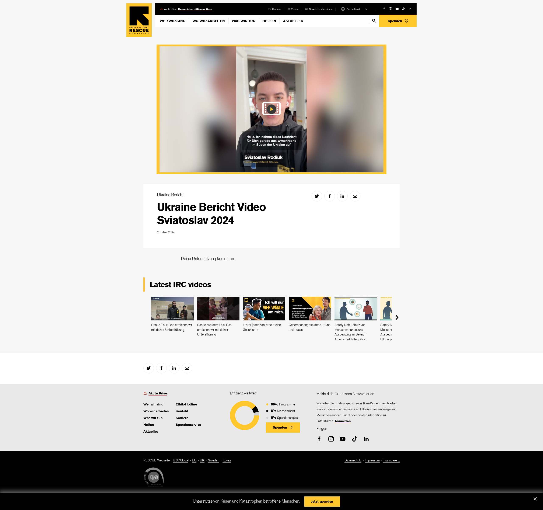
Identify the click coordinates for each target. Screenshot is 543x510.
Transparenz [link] (391, 460)
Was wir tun (244, 21)
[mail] (355, 196)
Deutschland (353, 9)
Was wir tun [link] (153, 418)
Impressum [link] (372, 460)
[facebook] (384, 8)
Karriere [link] (276, 9)
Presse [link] (294, 9)
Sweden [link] (213, 460)
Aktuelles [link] (150, 431)
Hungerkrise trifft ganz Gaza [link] (195, 9)
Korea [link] (227, 460)
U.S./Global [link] (181, 460)
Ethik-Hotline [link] (186, 404)
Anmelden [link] (342, 421)
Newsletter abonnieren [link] (320, 9)
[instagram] (390, 8)
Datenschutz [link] (352, 460)
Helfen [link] (148, 425)
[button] (398, 21)
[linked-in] (410, 8)
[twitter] (317, 196)
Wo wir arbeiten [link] (156, 411)
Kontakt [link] (182, 411)
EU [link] (194, 460)
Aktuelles (293, 21)
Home (139, 20)
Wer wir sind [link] (153, 404)
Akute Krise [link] (157, 393)
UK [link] (202, 460)
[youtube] (397, 8)
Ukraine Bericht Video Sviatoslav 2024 (211, 213)
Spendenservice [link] (188, 425)
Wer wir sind (173, 21)
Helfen (269, 21)
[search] (374, 20)
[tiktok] (403, 8)
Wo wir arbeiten (209, 21)
